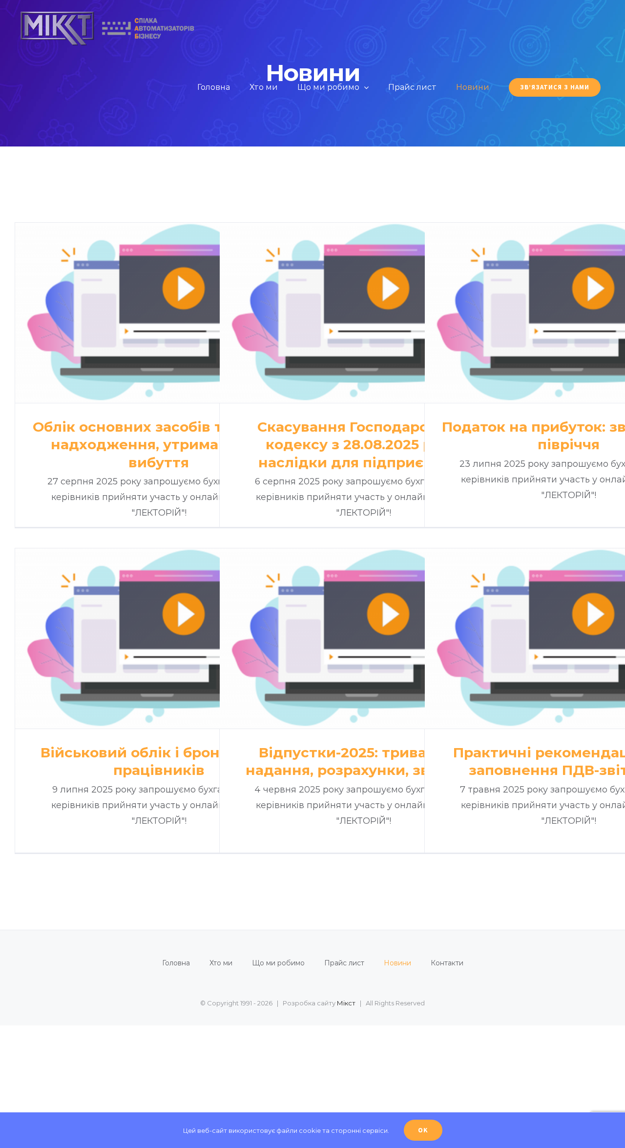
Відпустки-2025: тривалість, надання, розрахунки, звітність (363, 638)
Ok (423, 1130)
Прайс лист (344, 963)
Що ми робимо (278, 963)
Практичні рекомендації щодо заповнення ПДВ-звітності (569, 638)
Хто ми (220, 963)
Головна (176, 963)
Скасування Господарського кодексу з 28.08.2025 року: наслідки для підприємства (363, 313)
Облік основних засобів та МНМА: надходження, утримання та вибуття (159, 313)
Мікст (346, 1003)
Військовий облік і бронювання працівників (159, 638)
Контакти (447, 963)
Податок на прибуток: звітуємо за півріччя (569, 313)
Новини (397, 963)
